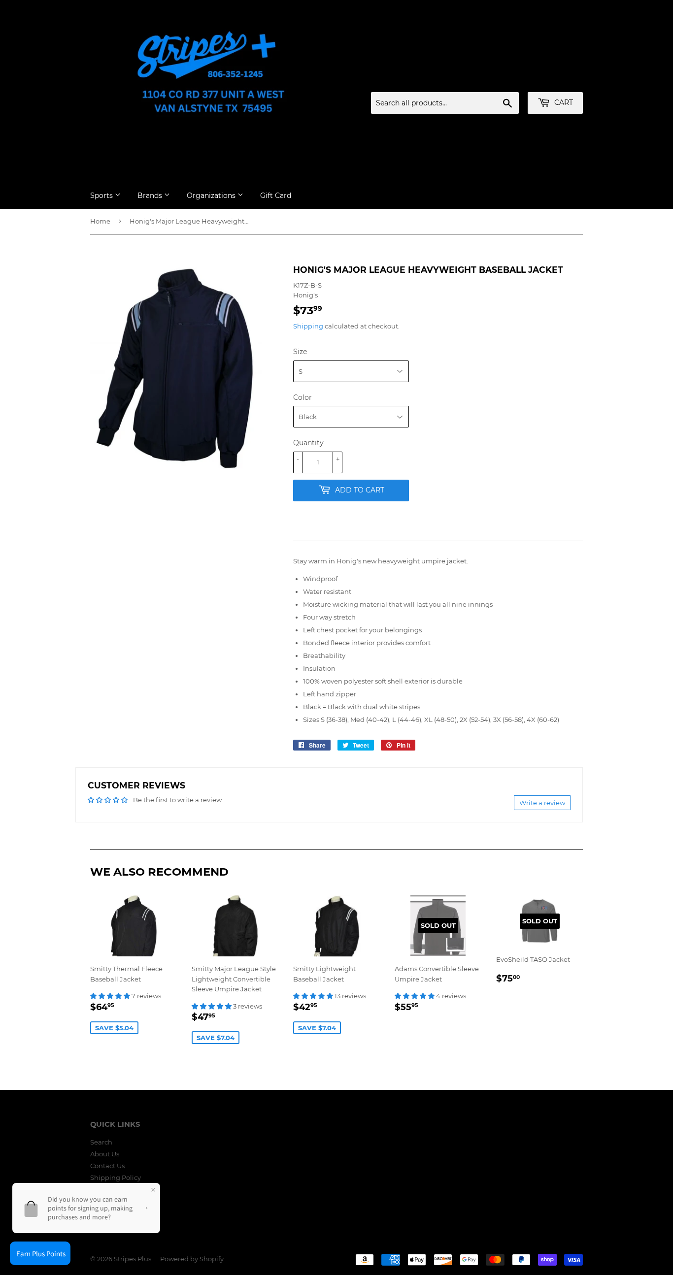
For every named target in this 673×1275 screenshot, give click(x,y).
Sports (102, 195)
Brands (150, 195)
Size (300, 351)
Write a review (542, 803)
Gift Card (275, 195)
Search (101, 1142)
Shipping (308, 326)
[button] (111, 996)
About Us (104, 1154)
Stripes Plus (132, 1259)
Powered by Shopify (192, 1259)
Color (302, 397)
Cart (562, 102)
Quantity (308, 442)
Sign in (505, 80)
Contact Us (107, 1166)
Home (100, 221)
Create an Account (556, 80)
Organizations (212, 195)
